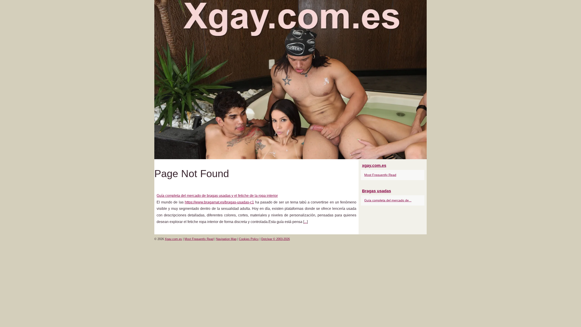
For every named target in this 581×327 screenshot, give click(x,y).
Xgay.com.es (173, 239)
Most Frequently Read (380, 175)
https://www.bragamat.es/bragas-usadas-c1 (219, 202)
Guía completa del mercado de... (387, 200)
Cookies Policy (249, 239)
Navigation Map (226, 239)
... (305, 222)
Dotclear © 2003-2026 (275, 239)
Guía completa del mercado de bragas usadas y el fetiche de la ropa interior (217, 196)
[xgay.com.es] (290, 79)
